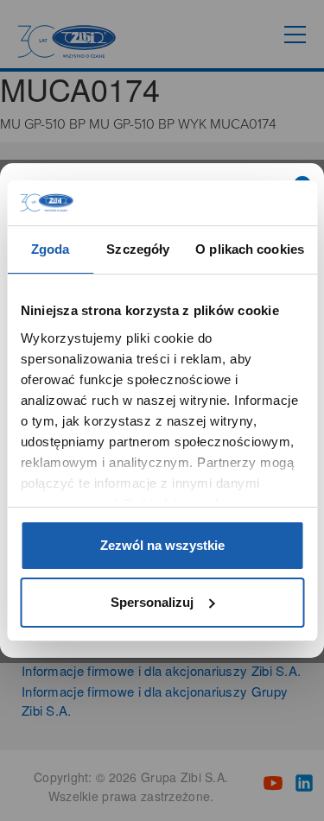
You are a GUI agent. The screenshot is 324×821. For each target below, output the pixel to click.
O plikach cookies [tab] (249, 249)
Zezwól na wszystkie (162, 545)
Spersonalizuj (152, 602)
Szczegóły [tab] (137, 249)
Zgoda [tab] (50, 249)
